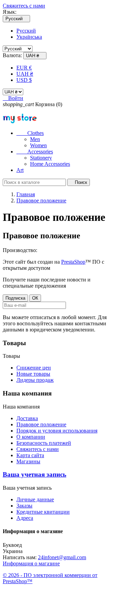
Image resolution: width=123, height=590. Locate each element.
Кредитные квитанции (43, 512)
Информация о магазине (31, 563)
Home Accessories (50, 164)
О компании (30, 437)
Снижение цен (33, 368)
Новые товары (33, 374)
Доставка (27, 418)
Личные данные (35, 499)
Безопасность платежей (43, 443)
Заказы (24, 506)
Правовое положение (41, 424)
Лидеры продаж (35, 380)
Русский (26, 31)
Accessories (34, 151)
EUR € (24, 68)
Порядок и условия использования (56, 431)
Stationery (41, 158)
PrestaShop (73, 262)
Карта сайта (30, 455)
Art (20, 170)
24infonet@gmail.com (62, 557)
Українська (29, 37)
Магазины (28, 461)
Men (35, 139)
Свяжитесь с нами (24, 6)
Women (38, 145)
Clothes (30, 133)
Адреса (24, 518)
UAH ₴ (24, 74)
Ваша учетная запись (34, 474)
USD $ (24, 80)
